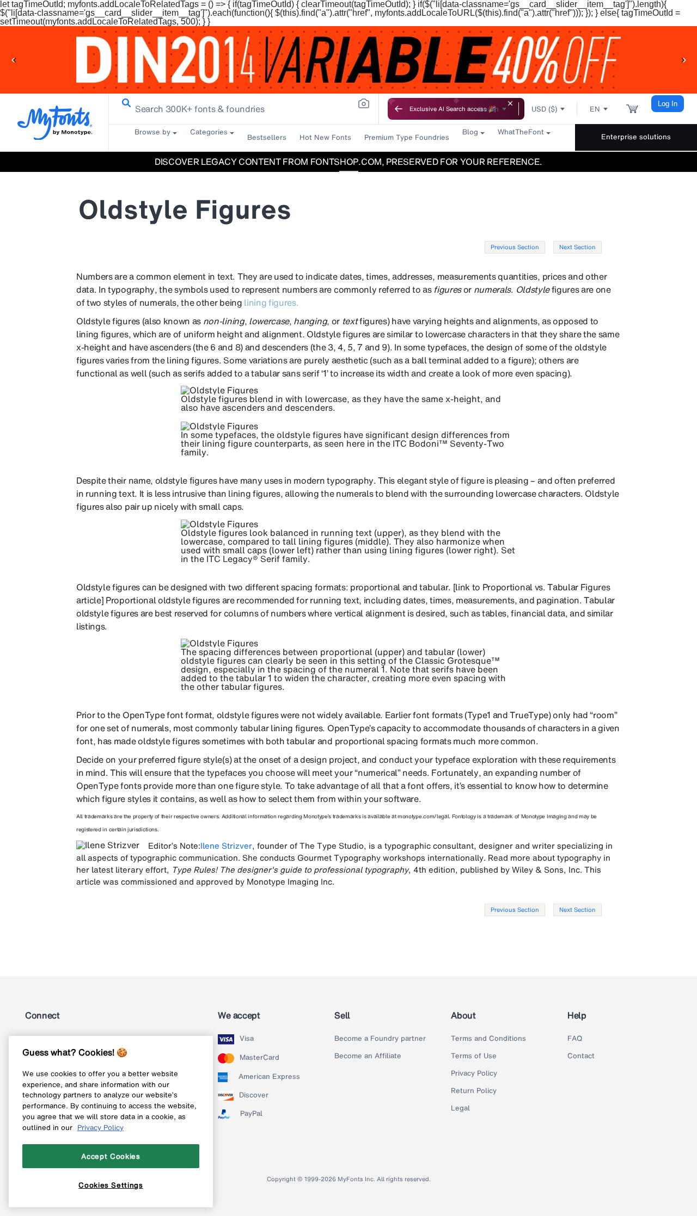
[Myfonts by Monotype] (54, 123)
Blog (470, 132)
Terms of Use (474, 1056)
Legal (460, 1108)
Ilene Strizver (226, 845)
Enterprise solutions (636, 137)
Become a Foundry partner (380, 1038)
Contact (581, 1056)
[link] (124, 103)
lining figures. (271, 302)
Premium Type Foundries (406, 137)
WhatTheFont (521, 132)
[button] (13, 60)
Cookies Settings (110, 1185)
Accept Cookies (110, 1156)
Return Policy (474, 1091)
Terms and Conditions (488, 1038)
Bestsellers (266, 137)
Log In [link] (667, 104)
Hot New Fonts (325, 137)
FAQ (574, 1038)
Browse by (152, 132)
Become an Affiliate (367, 1056)
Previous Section (515, 247)
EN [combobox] (595, 109)
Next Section (577, 247)
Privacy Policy (474, 1073)
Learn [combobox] (489, 109)
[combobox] (244, 109)
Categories (209, 132)
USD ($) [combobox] (544, 109)
